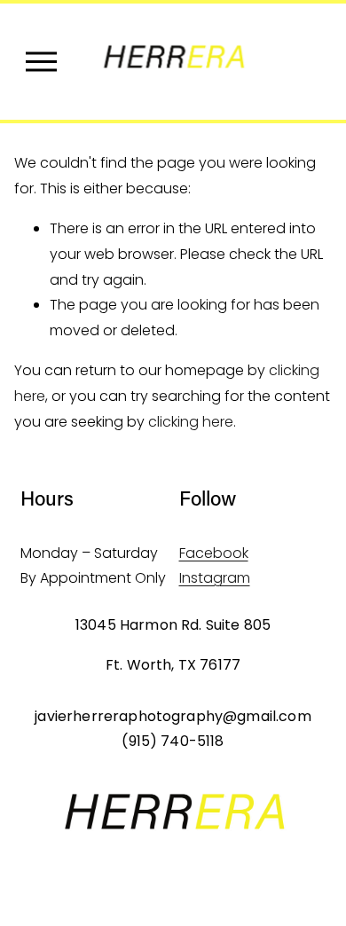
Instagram (214, 578)
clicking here (190, 422)
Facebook (213, 553)
